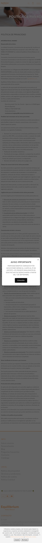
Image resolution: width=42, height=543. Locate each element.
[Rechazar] (40, 535)
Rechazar (24, 540)
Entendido (21, 280)
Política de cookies (30, 537)
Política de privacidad (17, 537)
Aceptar (17, 540)
